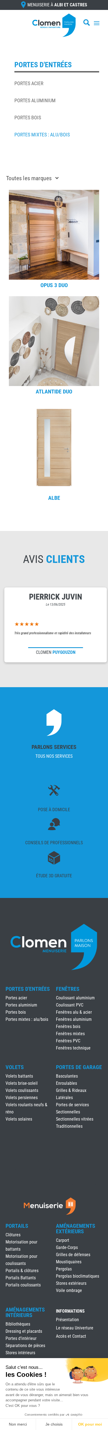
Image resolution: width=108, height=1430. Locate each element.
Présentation (67, 1320)
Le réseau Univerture (74, 1328)
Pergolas (64, 1269)
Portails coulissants (23, 1285)
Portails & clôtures (22, 1270)
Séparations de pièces (25, 1345)
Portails (17, 1226)
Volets (15, 1067)
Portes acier (28, 83)
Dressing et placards (24, 1331)
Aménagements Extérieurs (75, 1229)
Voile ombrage (69, 1290)
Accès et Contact (71, 1336)
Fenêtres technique (73, 1048)
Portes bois (27, 117)
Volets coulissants (22, 1090)
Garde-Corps (67, 1247)
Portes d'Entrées (28, 989)
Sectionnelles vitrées (74, 1119)
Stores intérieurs (20, 1352)
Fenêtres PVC (68, 1040)
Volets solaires (19, 1119)
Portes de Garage (79, 1067)
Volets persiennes (22, 1097)
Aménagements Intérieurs (25, 1312)
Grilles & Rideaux (71, 1090)
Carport (62, 1240)
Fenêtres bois (68, 1026)
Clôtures (13, 1234)
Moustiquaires (68, 1261)
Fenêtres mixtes (70, 1033)
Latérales (64, 1097)
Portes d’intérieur (21, 1338)
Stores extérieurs (71, 1283)
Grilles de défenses (73, 1254)
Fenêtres (67, 989)
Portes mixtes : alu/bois (42, 134)
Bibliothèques (18, 1324)
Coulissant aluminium (75, 997)
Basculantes (67, 1076)
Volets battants (19, 1076)
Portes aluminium (35, 100)
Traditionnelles (69, 1126)
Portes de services (72, 1104)
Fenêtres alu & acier (74, 1012)
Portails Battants (21, 1277)
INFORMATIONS (70, 1311)
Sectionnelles (68, 1112)
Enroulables (66, 1083)
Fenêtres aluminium (74, 1019)
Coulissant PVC (69, 1005)
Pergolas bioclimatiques (77, 1276)
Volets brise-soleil (22, 1083)
